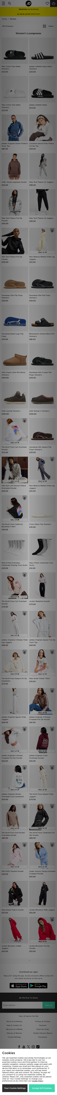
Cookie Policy (37, 1081)
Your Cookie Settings (15, 1088)
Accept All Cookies (42, 1088)
